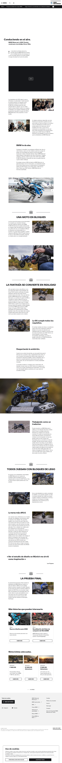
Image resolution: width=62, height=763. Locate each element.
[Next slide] (52, 190)
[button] (4, 3)
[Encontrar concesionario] (13, 2)
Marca (2, 6)
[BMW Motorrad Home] (55, 3)
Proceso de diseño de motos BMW (14, 6)
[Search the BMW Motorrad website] (10, 2)
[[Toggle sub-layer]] (53, 6)
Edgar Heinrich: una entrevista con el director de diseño (37, 6)
